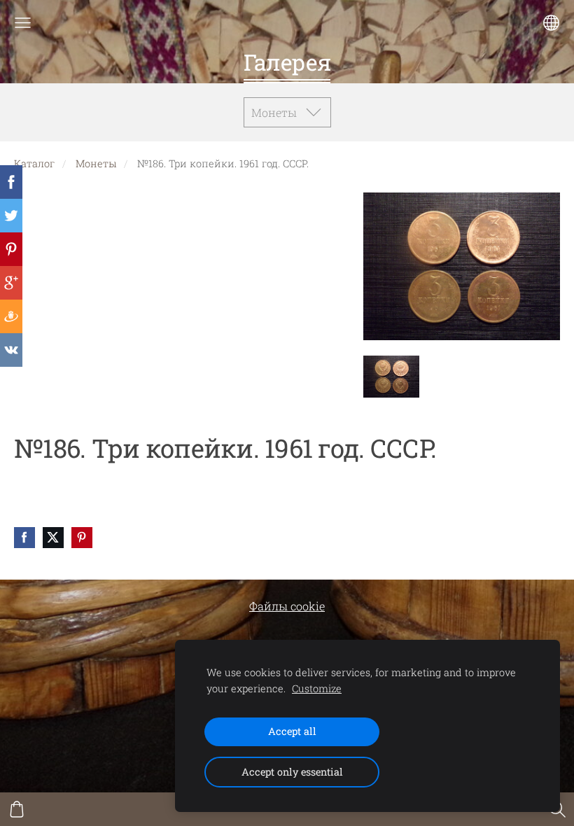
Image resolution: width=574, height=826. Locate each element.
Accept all (292, 731)
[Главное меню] (23, 23)
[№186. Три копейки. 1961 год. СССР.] (391, 376)
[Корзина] (17, 809)
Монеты (96, 163)
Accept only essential (292, 771)
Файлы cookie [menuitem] (287, 605)
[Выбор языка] (551, 23)
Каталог (34, 163)
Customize (317, 688)
